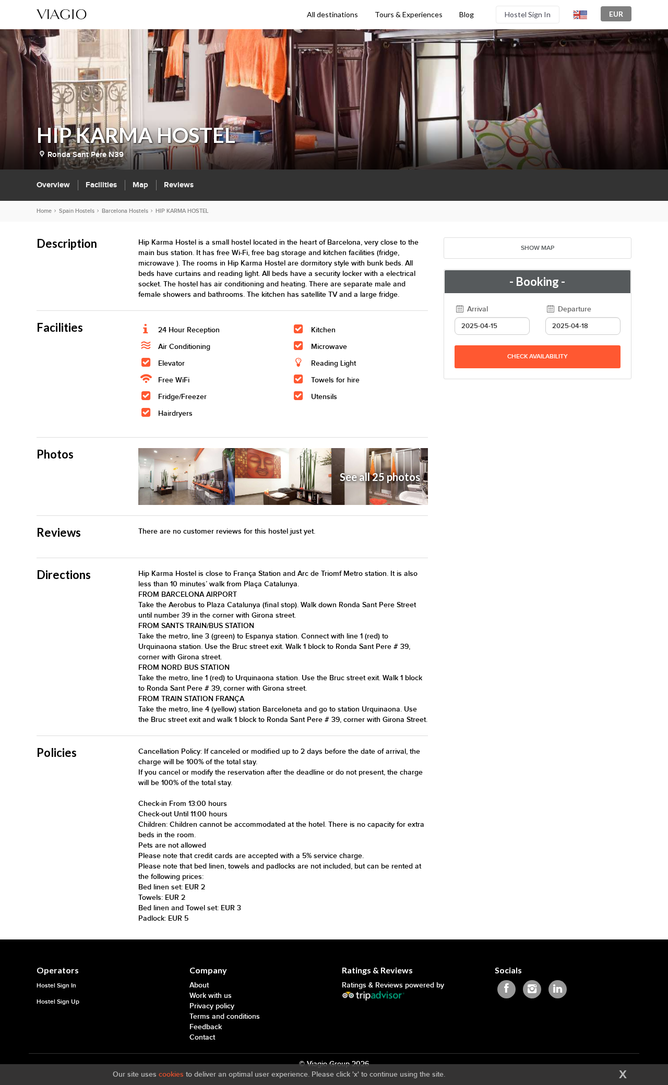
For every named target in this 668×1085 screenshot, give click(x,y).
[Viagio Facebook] (506, 989)
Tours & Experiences (409, 14)
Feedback (205, 1026)
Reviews (179, 185)
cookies (171, 1074)
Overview (53, 185)
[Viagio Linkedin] (557, 989)
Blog (466, 14)
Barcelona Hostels (125, 211)
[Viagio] (62, 13)
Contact (202, 1037)
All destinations (332, 14)
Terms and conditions (224, 1016)
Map (140, 185)
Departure (573, 309)
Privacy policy (211, 1006)
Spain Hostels (76, 211)
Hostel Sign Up (58, 1002)
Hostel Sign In (528, 14)
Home (44, 211)
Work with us (210, 995)
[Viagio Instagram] (532, 989)
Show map (537, 248)
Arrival (476, 309)
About (199, 985)
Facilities (101, 185)
